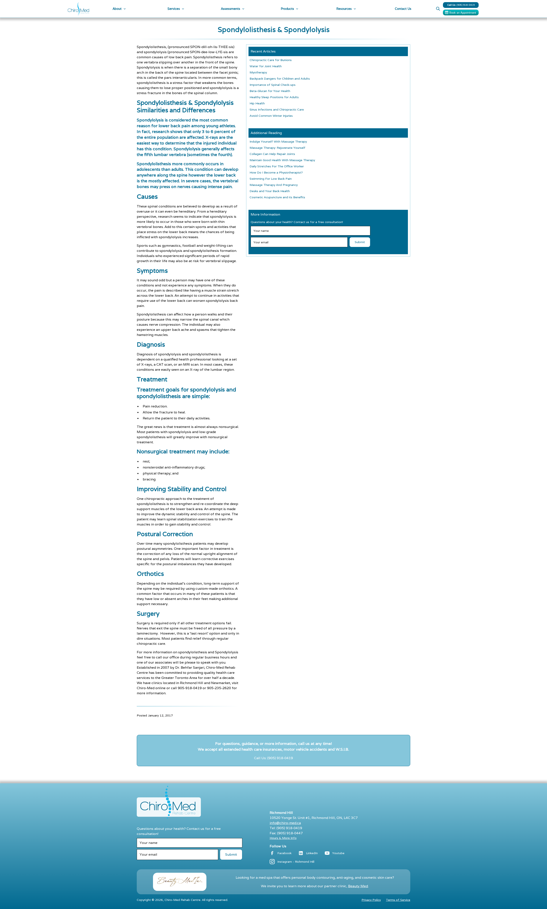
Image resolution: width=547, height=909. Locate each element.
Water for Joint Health (266, 66)
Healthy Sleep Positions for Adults (274, 97)
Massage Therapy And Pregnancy (274, 185)
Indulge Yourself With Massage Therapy (278, 141)
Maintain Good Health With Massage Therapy (282, 160)
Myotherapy (258, 72)
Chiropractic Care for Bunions (271, 60)
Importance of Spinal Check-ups (273, 85)
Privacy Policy (371, 900)
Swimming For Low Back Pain (271, 179)
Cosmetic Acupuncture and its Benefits (277, 197)
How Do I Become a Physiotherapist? (276, 172)
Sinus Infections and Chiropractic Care (277, 109)
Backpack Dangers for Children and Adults (280, 78)
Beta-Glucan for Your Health (270, 91)
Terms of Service (398, 900)
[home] (78, 8)
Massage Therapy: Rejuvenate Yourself (277, 148)
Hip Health (257, 103)
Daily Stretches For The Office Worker (277, 166)
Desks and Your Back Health (270, 191)
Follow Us (278, 846)
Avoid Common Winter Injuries (271, 116)
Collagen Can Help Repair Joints (272, 154)
